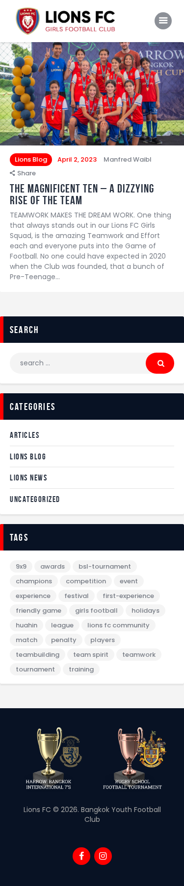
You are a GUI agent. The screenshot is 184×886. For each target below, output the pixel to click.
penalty (64, 640)
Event (129, 581)
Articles (24, 435)
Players (102, 640)
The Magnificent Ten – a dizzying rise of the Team (82, 194)
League (62, 625)
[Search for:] (92, 363)
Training (81, 669)
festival (76, 595)
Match (26, 640)
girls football (96, 610)
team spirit (90, 654)
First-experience (128, 595)
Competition (86, 581)
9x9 (21, 566)
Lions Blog (31, 159)
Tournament (35, 669)
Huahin (26, 625)
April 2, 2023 (77, 159)
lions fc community (118, 625)
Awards (52, 566)
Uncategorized (35, 499)
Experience (33, 595)
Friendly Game (38, 610)
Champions (34, 581)
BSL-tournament (105, 566)
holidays (145, 610)
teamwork (139, 654)
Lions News (28, 477)
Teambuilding (37, 654)
